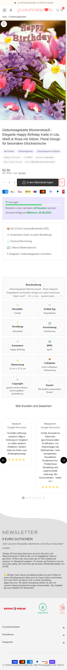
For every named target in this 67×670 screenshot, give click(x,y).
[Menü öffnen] (4, 10)
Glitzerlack (17, 331)
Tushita (6, 157)
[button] (63, 460)
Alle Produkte (9, 151)
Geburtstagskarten (18, 16)
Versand (21, 173)
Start (4, 16)
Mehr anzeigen (33, 296)
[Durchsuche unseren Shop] (58, 10)
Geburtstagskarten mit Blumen (48, 151)
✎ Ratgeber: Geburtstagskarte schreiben (29, 254)
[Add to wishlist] (62, 182)
